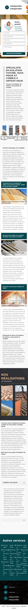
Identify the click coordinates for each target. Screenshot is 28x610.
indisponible (16, 6)
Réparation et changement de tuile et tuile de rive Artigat (11, 556)
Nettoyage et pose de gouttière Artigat (18, 550)
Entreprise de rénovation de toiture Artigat (5, 554)
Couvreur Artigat (5, 546)
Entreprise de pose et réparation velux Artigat (25, 555)
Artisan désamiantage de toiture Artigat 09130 (25, 568)
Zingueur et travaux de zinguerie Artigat (11, 570)
